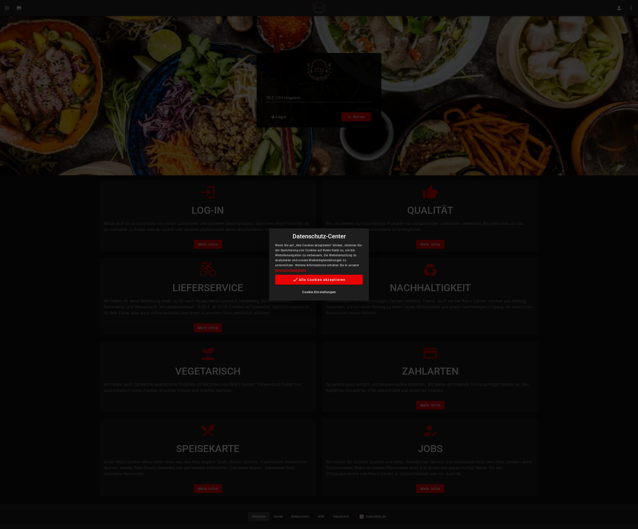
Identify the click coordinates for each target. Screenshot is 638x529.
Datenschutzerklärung (290, 270)
